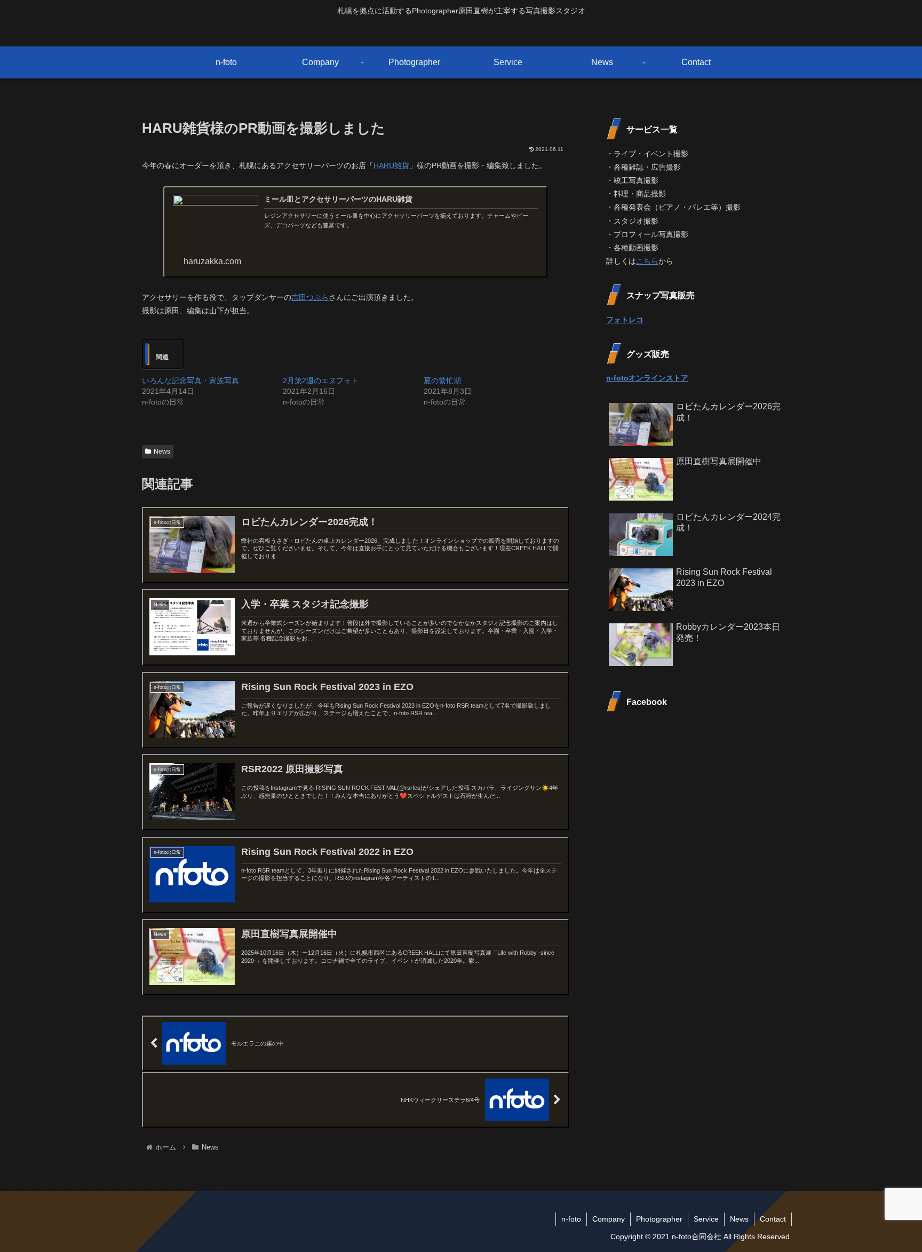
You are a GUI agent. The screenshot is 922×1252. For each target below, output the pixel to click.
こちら (647, 261)
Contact (773, 1219)
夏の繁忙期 (442, 380)
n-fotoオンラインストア (647, 378)
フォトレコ (624, 319)
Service (706, 1219)
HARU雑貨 (391, 165)
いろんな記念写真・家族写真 (190, 380)
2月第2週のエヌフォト (321, 380)
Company (608, 1219)
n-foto (571, 1219)
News (162, 451)
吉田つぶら (310, 297)
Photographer (659, 1219)
